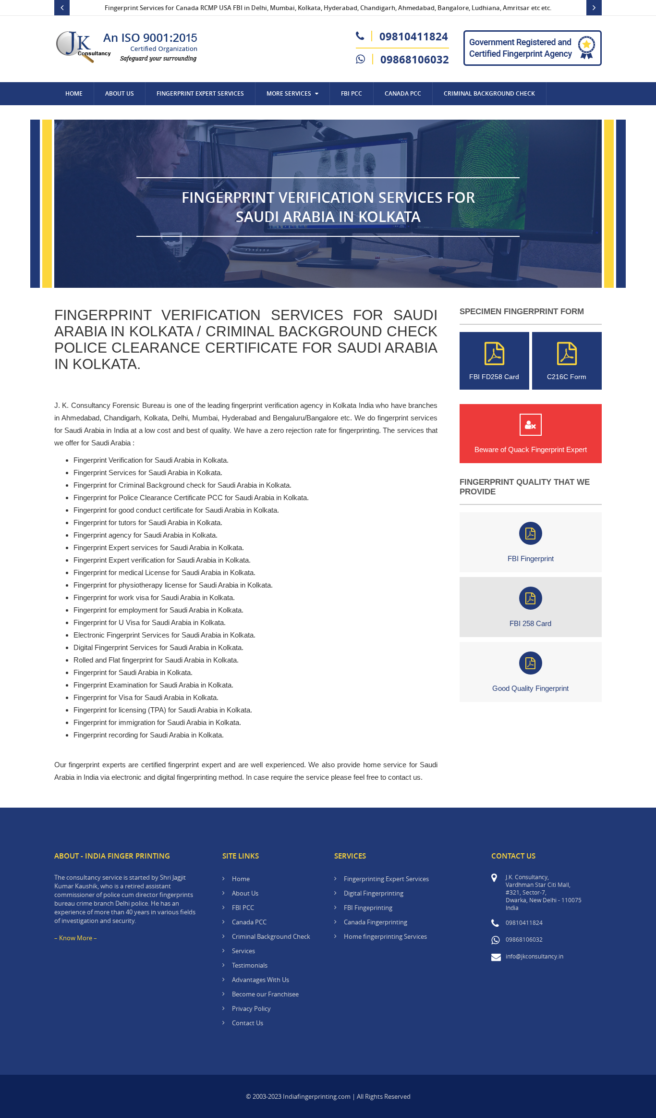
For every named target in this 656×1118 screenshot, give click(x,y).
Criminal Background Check (489, 93)
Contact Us (83, 116)
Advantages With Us (260, 979)
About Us (119, 93)
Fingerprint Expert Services (200, 93)
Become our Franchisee (266, 994)
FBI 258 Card (530, 623)
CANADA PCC (403, 93)
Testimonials (249, 965)
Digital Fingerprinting (373, 893)
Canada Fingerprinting (375, 922)
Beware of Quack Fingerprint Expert (530, 449)
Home (74, 93)
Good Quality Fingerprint (530, 688)
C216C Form (566, 377)
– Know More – (75, 938)
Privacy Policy (251, 1008)
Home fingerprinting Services (385, 936)
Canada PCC (249, 922)
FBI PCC (351, 93)
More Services (289, 93)
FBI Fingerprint (531, 558)
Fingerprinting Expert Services (386, 878)
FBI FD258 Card (494, 377)
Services (243, 950)
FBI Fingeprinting (368, 907)
